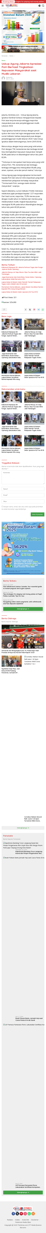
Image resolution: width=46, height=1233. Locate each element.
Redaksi (10, 1220)
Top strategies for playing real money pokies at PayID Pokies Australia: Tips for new (22, 595)
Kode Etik (25, 1220)
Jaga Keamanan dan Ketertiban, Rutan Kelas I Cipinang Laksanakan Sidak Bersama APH (21, 278)
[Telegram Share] (38, 309)
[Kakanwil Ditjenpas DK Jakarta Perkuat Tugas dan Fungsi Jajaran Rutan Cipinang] (12, 324)
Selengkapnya (22, 609)
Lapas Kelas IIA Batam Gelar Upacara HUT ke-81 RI (20, 292)
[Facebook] (13, 1214)
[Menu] (3, 5)
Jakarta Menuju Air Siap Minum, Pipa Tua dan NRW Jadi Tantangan (21, 273)
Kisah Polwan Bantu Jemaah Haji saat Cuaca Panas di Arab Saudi (29, 1019)
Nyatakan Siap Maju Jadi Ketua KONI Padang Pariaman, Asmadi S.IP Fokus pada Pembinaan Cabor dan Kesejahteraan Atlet (11, 671)
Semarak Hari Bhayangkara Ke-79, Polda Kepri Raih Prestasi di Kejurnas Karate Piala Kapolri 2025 (20, 651)
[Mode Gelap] (39, 5)
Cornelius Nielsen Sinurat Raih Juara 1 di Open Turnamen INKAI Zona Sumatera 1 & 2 (33, 819)
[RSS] (33, 1214)
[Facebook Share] (25, 309)
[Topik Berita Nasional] (11, 5)
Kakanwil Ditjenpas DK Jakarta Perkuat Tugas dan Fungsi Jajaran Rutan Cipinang (22, 268)
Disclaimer (35, 1220)
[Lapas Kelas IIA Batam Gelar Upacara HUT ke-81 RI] (34, 367)
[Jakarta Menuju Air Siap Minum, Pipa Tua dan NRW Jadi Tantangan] (34, 324)
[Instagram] (25, 1214)
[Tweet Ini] (30, 309)
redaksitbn (9, 77)
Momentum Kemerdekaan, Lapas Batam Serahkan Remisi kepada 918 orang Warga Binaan (22, 288)
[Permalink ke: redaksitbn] (3, 78)
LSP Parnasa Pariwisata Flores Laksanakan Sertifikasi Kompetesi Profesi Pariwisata (28, 1186)
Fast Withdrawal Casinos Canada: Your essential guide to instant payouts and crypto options (22, 587)
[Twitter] (17, 1214)
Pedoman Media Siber (23, 1222)
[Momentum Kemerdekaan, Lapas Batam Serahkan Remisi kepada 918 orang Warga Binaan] (12, 367)
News (3, 60)
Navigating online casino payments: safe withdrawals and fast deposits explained (22, 603)
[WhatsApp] (29, 1214)
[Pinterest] (21, 1214)
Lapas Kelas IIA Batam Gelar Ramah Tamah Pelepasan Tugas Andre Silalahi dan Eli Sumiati (21, 283)
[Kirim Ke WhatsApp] (42, 309)
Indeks (17, 1220)
